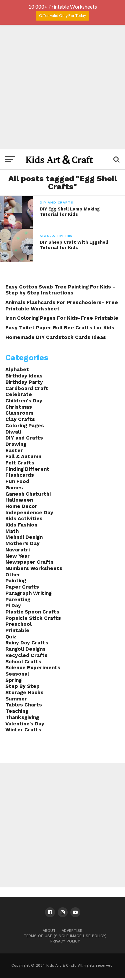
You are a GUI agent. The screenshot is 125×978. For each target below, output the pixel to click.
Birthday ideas (24, 376)
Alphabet (17, 369)
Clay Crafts (20, 419)
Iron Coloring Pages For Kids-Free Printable (61, 318)
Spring (13, 680)
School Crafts (23, 662)
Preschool (18, 624)
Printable (17, 630)
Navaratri (17, 550)
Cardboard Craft (26, 388)
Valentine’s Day (24, 724)
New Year (17, 556)
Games (14, 488)
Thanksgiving (22, 717)
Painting (15, 581)
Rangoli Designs (25, 649)
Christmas (18, 407)
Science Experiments (32, 668)
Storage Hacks (24, 692)
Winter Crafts (23, 730)
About (49, 931)
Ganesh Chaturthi (28, 494)
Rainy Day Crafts (26, 643)
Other (12, 575)
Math (12, 531)
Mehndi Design (24, 537)
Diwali (13, 432)
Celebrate (18, 394)
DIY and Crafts (24, 438)
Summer (16, 699)
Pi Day (13, 606)
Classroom (19, 413)
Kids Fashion (21, 525)
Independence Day (29, 513)
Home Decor (21, 506)
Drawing (15, 444)
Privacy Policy (65, 941)
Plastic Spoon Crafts (32, 612)
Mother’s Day (22, 543)
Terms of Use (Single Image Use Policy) (65, 936)
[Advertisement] (62, 87)
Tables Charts (23, 705)
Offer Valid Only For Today (62, 15)
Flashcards (19, 475)
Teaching (16, 711)
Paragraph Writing (28, 593)
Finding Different (27, 469)
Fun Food (17, 481)
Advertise (72, 931)
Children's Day (23, 401)
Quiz (11, 637)
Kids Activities (24, 519)
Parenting (17, 600)
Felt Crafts (19, 463)
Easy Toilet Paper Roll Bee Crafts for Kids (59, 328)
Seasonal (17, 674)
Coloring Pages (24, 426)
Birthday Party (24, 382)
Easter (14, 450)
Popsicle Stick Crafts (33, 618)
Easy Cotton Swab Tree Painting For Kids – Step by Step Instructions (60, 290)
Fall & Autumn (23, 456)
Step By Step (22, 686)
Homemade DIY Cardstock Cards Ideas (55, 337)
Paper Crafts (22, 587)
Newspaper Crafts (29, 562)
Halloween (19, 500)
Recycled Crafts (26, 655)
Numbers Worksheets (33, 568)
